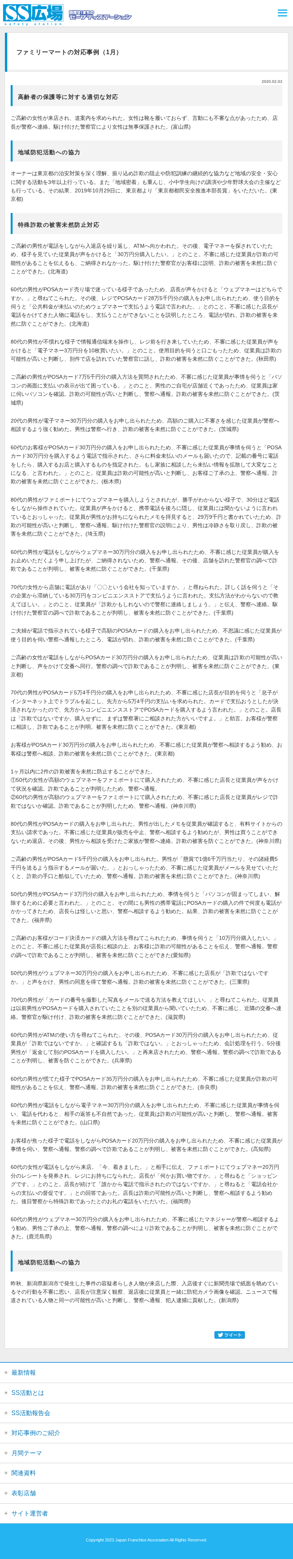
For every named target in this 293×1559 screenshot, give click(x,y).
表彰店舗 (23, 1493)
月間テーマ (26, 1453)
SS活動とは (27, 1393)
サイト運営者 (29, 1513)
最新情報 (23, 1372)
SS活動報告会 (30, 1413)
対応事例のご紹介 (35, 1433)
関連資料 (23, 1473)
